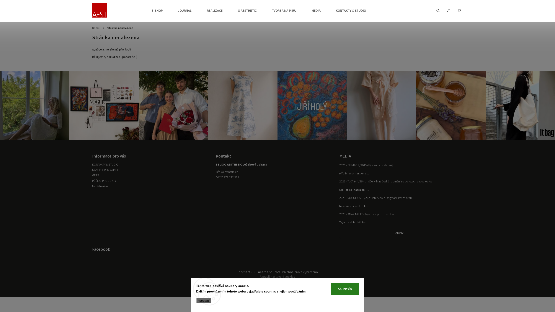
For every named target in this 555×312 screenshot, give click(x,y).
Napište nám (100, 186)
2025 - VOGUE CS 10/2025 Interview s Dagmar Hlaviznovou (375, 198)
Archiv (399, 233)
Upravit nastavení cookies (277, 277)
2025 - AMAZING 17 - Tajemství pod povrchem (367, 214)
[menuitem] (161, 11)
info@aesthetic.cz (227, 172)
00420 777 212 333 (227, 177)
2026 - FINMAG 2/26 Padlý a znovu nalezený (366, 165)
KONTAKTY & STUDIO (105, 164)
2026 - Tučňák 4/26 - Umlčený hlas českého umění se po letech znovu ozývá (386, 181)
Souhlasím (345, 289)
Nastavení (203, 301)
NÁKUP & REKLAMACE (105, 170)
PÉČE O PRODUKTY (104, 181)
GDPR (95, 175)
